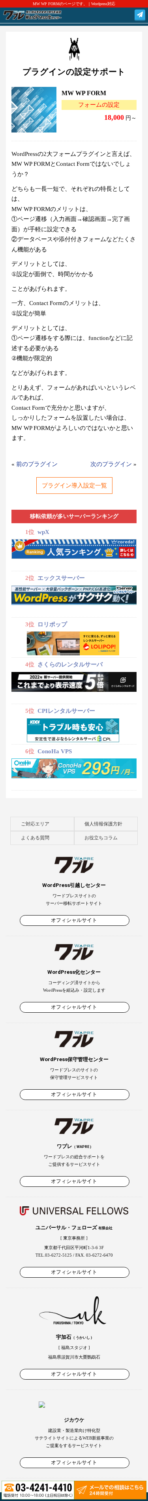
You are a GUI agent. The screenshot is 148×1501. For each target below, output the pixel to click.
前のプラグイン (37, 464)
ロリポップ (52, 624)
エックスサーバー (61, 578)
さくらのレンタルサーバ (70, 664)
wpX (43, 532)
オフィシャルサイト (74, 920)
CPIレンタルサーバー (66, 711)
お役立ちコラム (101, 838)
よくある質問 (35, 838)
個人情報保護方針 (103, 824)
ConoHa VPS (54, 751)
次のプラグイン (111, 464)
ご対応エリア (35, 824)
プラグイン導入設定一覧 (74, 485)
